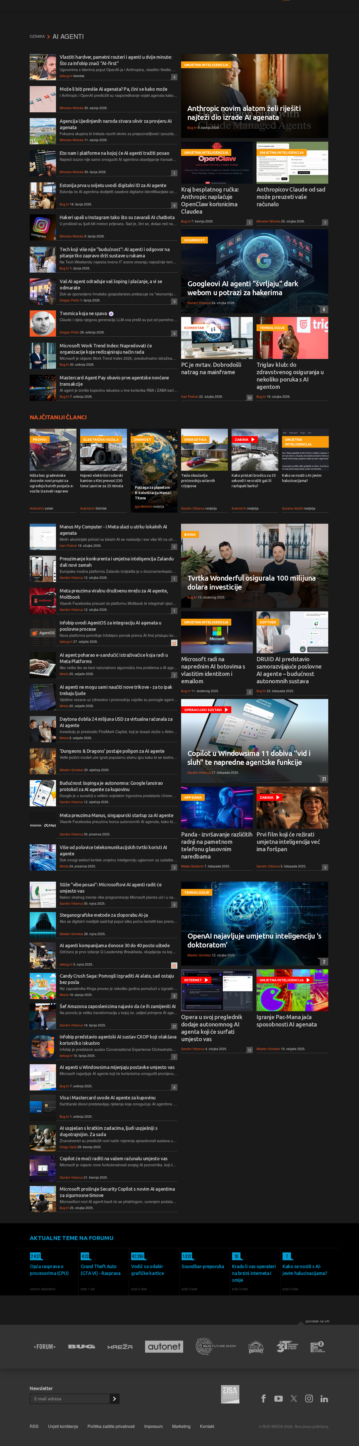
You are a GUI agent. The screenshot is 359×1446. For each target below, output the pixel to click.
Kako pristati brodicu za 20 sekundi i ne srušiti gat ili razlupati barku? (254, 480)
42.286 (137, 1256)
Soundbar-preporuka (203, 1266)
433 (84, 1256)
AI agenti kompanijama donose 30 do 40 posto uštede (115, 945)
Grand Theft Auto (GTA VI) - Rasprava (100, 1270)
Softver (268, 622)
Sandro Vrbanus (199, 302)
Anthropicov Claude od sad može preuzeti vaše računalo (291, 196)
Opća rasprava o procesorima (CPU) (49, 1270)
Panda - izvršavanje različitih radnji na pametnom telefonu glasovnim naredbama (217, 845)
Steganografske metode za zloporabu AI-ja (104, 915)
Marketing (181, 1426)
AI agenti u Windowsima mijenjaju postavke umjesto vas (117, 1067)
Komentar (194, 328)
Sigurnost (194, 240)
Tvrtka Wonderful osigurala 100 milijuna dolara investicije (251, 582)
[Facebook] (263, 1399)
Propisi (40, 439)
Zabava (241, 439)
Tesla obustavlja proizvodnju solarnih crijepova (198, 480)
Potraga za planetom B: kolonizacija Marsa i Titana (153, 492)
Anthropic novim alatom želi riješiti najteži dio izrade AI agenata (244, 112)
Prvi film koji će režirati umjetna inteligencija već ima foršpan (288, 841)
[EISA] (230, 1395)
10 (235, 1256)
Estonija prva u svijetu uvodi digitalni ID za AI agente (113, 185)
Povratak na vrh (317, 1320)
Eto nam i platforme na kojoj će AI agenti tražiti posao (114, 153)
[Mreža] (120, 1346)
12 (249, 1050)
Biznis (190, 534)
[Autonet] (164, 1346)
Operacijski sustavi (203, 710)
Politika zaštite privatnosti (111, 1426)
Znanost (142, 439)
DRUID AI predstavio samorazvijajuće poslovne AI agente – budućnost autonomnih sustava (289, 670)
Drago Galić (68, 1147)
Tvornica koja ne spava (84, 313)
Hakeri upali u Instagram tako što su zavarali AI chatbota (117, 217)
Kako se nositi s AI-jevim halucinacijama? (301, 478)
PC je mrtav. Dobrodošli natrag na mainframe (211, 368)
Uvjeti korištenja (63, 1426)
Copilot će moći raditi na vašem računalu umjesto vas (114, 1158)
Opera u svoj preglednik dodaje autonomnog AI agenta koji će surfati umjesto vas (211, 1028)
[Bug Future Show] (216, 1346)
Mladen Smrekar (71, 769)
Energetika (195, 439)
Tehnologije (272, 328)
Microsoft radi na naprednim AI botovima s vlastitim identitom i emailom (213, 670)
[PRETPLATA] (114, 1398)
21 (323, 779)
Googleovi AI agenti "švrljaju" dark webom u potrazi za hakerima (242, 287)
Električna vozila (101, 439)
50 (249, 397)
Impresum (153, 1426)
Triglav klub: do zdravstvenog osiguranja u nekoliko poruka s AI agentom (290, 375)
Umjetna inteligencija (206, 65)
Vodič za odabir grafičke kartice (147, 1270)
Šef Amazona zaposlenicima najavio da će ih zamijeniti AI (118, 1006)
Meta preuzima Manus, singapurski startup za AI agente (116, 815)
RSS (34, 1426)
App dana (193, 797)
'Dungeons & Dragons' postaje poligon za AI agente (112, 751)
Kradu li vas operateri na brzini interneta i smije (254, 1273)
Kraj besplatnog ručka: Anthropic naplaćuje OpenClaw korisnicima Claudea (210, 200)
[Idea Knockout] (256, 1347)
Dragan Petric (69, 300)
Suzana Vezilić (292, 508)
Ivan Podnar (189, 396)
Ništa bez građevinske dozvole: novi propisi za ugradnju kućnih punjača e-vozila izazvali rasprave (52, 483)
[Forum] (45, 1346)
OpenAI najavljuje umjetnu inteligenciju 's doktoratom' (254, 940)
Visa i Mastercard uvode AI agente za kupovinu (108, 1097)
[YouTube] (279, 1399)
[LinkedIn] (324, 1399)
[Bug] (81, 1346)
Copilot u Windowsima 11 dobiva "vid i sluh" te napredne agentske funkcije (248, 757)
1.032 (186, 1256)
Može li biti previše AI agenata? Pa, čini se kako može (113, 89)
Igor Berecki (143, 506)
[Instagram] (309, 1399)
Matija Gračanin (192, 866)
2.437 (35, 1256)
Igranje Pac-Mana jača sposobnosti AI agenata (287, 1020)
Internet (193, 980)
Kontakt (207, 1426)
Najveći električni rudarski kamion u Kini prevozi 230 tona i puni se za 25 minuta (101, 480)
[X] (294, 1399)
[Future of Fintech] (317, 1346)
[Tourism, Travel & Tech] (287, 1346)
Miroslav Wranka (72, 107)
